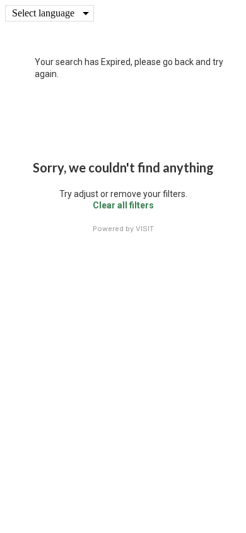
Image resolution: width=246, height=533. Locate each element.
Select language (43, 13)
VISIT (145, 228)
